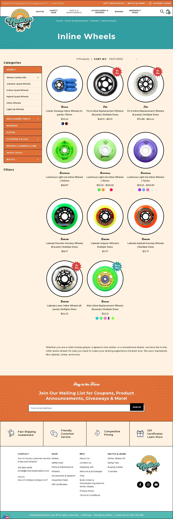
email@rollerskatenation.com (33, 470)
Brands (119, 12)
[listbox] (123, 59)
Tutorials (112, 471)
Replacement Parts (18, 119)
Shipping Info (87, 467)
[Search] (162, 11)
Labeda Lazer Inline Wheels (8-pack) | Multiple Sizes (64, 307)
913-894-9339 (25, 467)
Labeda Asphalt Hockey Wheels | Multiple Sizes (145, 245)
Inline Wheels (14, 103)
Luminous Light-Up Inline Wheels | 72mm (145, 179)
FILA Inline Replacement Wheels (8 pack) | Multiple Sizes (105, 113)
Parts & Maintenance (74, 11)
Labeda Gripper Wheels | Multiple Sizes (105, 245)
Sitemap (86, 515)
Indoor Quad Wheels (17, 90)
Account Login (162, 3)
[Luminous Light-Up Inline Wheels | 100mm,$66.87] (64, 150)
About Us (85, 458)
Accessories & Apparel (100, 11)
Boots (11, 159)
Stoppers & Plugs (17, 139)
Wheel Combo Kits (16, 77)
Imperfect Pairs (135, 11)
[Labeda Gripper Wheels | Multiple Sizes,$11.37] (105, 216)
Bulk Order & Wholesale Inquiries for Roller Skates (92, 483)
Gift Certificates (113, 3)
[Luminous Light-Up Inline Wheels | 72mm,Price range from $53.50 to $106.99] (145, 150)
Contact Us (85, 462)
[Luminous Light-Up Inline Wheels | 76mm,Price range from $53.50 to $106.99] (105, 150)
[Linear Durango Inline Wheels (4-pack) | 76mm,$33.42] (64, 84)
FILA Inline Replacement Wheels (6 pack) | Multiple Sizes (145, 113)
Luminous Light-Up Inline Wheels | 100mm (64, 179)
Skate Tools (14, 152)
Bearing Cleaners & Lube (21, 146)
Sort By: (100, 59)
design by (99, 515)
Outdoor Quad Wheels (18, 84)
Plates (11, 132)
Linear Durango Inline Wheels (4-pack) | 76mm (64, 113)
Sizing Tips (113, 462)
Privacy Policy (87, 491)
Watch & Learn (136, 3)
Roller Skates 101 (116, 458)
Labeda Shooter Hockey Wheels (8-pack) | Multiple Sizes (64, 245)
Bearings (12, 125)
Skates (40, 12)
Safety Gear (54, 11)
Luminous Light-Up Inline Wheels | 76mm (105, 179)
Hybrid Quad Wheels (17, 96)
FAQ (82, 475)
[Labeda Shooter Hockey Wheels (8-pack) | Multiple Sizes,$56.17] (64, 216)
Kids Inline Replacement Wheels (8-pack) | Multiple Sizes (105, 307)
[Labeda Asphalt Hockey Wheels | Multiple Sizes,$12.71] (145, 216)
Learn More (58, 3)
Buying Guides (115, 467)
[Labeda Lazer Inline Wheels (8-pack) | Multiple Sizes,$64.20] (64, 278)
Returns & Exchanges (91, 471)
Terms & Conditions (90, 495)
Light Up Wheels (15, 109)
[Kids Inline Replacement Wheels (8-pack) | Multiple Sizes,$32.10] (105, 278)
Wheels (11, 69)
